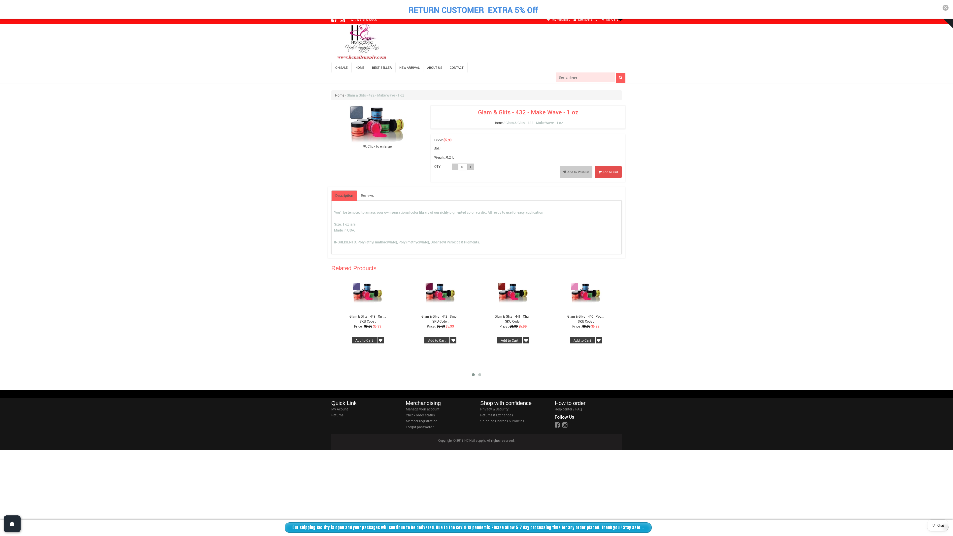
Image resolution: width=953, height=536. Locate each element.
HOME (359, 67)
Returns (337, 415)
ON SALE (341, 67)
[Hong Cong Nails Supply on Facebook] (334, 19)
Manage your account (423, 409)
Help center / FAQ (568, 409)
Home (339, 95)
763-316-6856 (365, 19)
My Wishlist (560, 19)
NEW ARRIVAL (409, 67)
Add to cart (610, 172)
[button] (946, 8)
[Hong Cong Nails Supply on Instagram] (343, 19)
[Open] (12, 523)
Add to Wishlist (577, 172)
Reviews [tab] (367, 195)
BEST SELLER (382, 67)
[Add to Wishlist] (576, 166)
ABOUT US (434, 67)
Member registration (422, 421)
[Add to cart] (608, 166)
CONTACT (456, 67)
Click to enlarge (380, 146)
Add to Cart (364, 340)
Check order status (420, 415)
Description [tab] (344, 195)
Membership (587, 19)
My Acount (339, 409)
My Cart (611, 19)
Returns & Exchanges (496, 415)
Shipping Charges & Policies (502, 421)
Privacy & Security (494, 409)
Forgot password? (420, 427)
